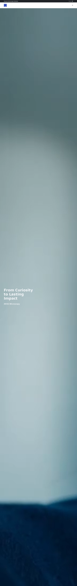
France (70, 1)
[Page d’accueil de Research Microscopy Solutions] (5, 5)
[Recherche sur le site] (72, 5)
